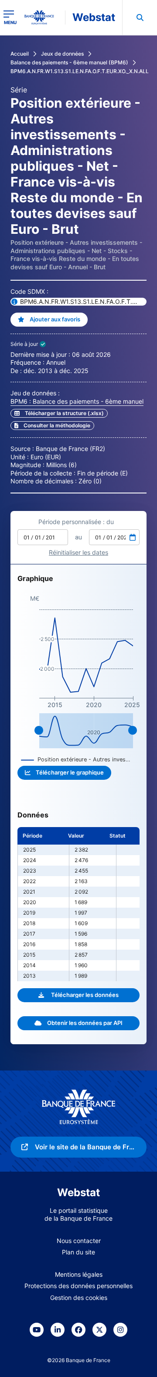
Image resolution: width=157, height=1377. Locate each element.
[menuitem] (139, 17)
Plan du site (78, 1252)
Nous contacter (79, 1240)
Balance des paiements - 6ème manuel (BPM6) (69, 62)
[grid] (78, 904)
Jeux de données (62, 53)
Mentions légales (78, 1274)
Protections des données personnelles (78, 1285)
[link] (52, 425)
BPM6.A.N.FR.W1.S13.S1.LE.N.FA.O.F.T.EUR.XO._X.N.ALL (79, 71)
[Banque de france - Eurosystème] (42, 17)
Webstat (93, 17)
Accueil (19, 53)
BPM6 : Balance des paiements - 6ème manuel (76, 401)
